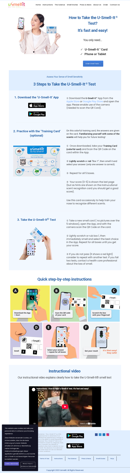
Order (105, 5)
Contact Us (115, 5)
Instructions (48, 5)
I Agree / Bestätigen (11, 464)
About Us (97, 5)
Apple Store (72, 101)
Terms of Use (44, 459)
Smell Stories (72, 5)
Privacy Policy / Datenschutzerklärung (28, 465)
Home (38, 5)
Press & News (85, 5)
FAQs (112, 459)
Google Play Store (93, 101)
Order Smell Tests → (93, 64)
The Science (60, 5)
